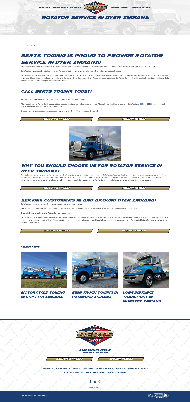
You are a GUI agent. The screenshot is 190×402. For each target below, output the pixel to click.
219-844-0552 (156, 67)
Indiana (56, 99)
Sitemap (91, 387)
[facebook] (90, 381)
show (33, 45)
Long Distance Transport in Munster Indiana (91, 297)
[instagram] (95, 381)
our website (164, 78)
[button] (22, 277)
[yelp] (99, 381)
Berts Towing (131, 67)
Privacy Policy (97, 387)
